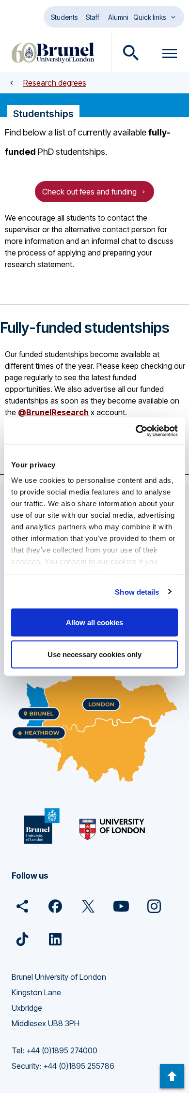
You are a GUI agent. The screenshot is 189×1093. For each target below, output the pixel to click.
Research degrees (54, 83)
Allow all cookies (94, 622)
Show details (137, 591)
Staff (92, 17)
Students (64, 17)
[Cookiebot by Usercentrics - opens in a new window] (136, 430)
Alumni (118, 17)
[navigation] (172, 1076)
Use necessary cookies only (94, 654)
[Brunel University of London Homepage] (53, 52)
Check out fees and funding (89, 191)
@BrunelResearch (53, 412)
